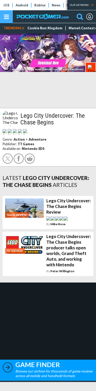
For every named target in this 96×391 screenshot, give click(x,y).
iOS (6, 5)
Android (22, 5)
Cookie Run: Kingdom (44, 28)
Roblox (40, 5)
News (56, 5)
